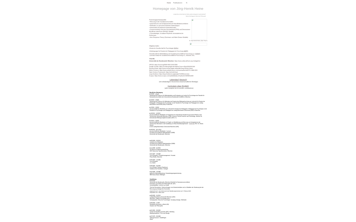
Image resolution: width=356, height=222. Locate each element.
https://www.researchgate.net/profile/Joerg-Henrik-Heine (176, 68)
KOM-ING (191, 123)
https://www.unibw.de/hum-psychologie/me (187, 61)
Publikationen (178, 3)
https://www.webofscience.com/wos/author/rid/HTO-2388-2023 (178, 70)
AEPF (186, 51)
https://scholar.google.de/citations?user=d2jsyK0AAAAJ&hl (177, 66)
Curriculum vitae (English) (178, 86)
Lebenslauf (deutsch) (178, 80)
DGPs (176, 48)
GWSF (198, 54)
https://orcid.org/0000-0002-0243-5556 (165, 64)
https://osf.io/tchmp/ (172, 72)
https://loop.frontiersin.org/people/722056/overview (174, 74)
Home (169, 3)
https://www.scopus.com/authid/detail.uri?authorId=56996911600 (174, 76)
